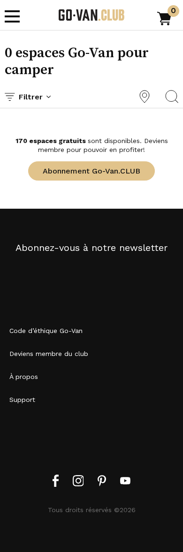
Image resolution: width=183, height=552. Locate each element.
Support (22, 399)
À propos (23, 376)
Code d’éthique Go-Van (46, 330)
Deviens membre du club (48, 353)
